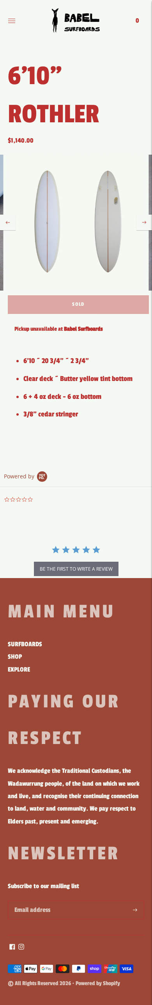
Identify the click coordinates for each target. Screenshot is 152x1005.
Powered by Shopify (98, 983)
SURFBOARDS (25, 644)
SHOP (15, 657)
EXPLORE (19, 670)
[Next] (144, 222)
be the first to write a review (76, 569)
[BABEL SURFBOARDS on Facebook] (12, 948)
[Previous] (8, 222)
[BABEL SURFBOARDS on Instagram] (21, 948)
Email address (31, 901)
